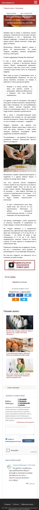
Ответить (32, 483)
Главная (7, 504)
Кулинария (19, 8)
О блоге (16, 504)
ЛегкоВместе (26, 509)
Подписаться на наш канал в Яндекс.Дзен (22, 265)
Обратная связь (27, 504)
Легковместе (8, 3)
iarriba (13, 277)
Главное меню (9, 8)
